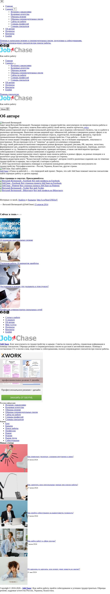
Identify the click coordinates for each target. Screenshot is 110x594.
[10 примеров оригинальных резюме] (10, 238)
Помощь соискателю (9, 94)
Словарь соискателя (20, 80)
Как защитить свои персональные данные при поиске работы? (53, 485)
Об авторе (10, 82)
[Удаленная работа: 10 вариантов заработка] (10, 261)
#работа (21, 200)
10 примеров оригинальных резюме (16, 240)
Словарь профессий (20, 77)
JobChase (4, 171)
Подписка (9, 85)
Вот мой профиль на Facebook (46, 181)
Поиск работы (11, 428)
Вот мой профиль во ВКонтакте (48, 190)
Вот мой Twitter (37, 188)
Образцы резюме (18, 70)
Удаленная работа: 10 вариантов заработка (19, 263)
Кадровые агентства (20, 68)
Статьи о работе (12, 317)
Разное (8, 433)
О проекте (10, 320)
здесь (86, 127)
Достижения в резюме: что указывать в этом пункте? (24, 286)
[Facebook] (1, 313)
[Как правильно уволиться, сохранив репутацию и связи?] (14, 471)
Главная (9, 61)
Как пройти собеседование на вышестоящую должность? (51, 513)
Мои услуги (10, 325)
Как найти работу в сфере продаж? (42, 541)
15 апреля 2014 (41, 204)
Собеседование (12, 440)
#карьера (32, 200)
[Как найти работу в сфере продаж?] (14, 556)
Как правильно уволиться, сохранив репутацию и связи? (51, 456)
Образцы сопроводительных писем (27, 73)
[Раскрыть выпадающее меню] (15, 63)
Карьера (9, 426)
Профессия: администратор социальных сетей (21, 309)
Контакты (9, 87)
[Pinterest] (4, 313)
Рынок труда (11, 438)
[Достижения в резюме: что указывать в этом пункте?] (10, 284)
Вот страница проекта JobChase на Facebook (41, 183)
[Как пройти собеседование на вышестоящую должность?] (14, 528)
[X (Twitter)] (7, 313)
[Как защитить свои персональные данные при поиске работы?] (14, 500)
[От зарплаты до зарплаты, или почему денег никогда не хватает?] (14, 584)
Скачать (9, 63)
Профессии (10, 431)
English (8, 90)
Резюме (8, 435)
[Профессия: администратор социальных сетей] (10, 307)
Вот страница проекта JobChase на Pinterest (39, 185)
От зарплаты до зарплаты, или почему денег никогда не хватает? (54, 569)
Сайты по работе (18, 75)
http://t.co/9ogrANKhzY (47, 200)
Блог (7, 423)
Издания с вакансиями (21, 65)
